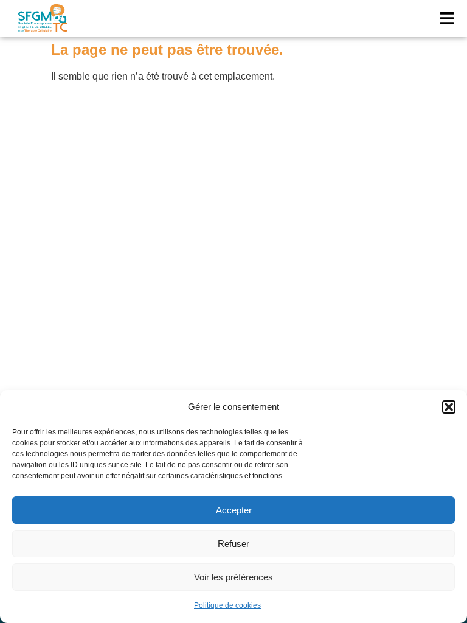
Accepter (234, 510)
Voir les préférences (233, 577)
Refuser (233, 543)
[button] (449, 407)
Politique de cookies (227, 605)
